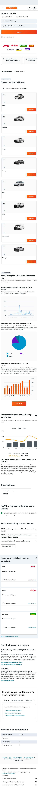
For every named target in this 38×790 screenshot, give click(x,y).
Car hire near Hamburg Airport (13, 710)
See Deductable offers (7, 680)
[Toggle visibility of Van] (22, 354)
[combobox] (7, 17)
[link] (19, 403)
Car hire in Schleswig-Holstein (11, 758)
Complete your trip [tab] (17, 700)
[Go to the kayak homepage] (11, 8)
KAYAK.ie (4, 757)
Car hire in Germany (28, 757)
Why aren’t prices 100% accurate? (13, 785)
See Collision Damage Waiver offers (11, 662)
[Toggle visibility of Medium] (10, 356)
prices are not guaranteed (9, 773)
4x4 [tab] (20, 428)
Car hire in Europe (17, 757)
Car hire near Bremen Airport (13, 713)
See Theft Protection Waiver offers (11, 664)
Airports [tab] (6, 700)
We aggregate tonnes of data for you (14, 782)
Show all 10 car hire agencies (9, 636)
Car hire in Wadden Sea (26, 758)
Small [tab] (14, 428)
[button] (3, 8)
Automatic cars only (9, 37)
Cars (10, 757)
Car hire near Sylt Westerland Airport (15, 715)
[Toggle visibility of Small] (9, 354)
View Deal (31, 109)
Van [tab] (25, 428)
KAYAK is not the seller (9, 778)
